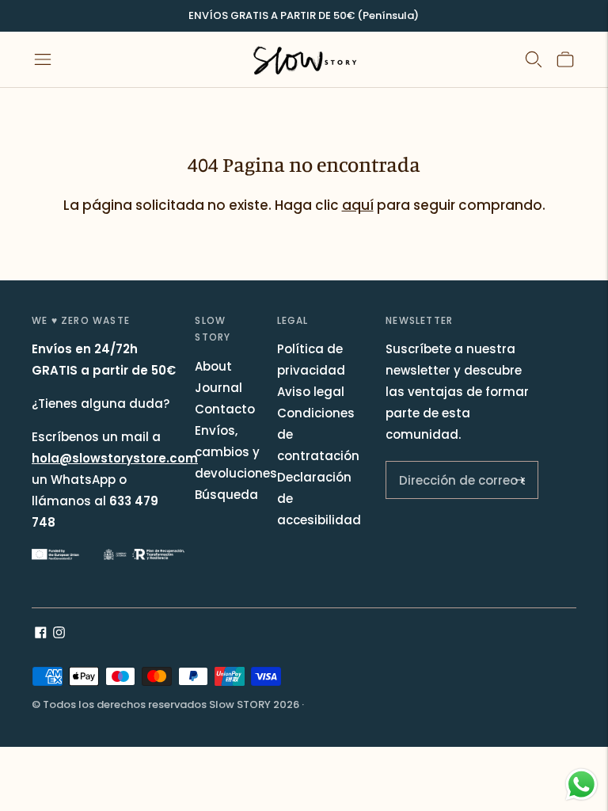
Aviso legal (310, 391)
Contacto (225, 409)
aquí (358, 205)
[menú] (43, 59)
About (213, 366)
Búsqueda (226, 494)
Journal (218, 387)
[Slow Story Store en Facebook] (41, 634)
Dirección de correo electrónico (452, 473)
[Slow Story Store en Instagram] (59, 634)
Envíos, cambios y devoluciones (236, 452)
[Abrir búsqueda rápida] (533, 59)
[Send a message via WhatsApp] (581, 784)
